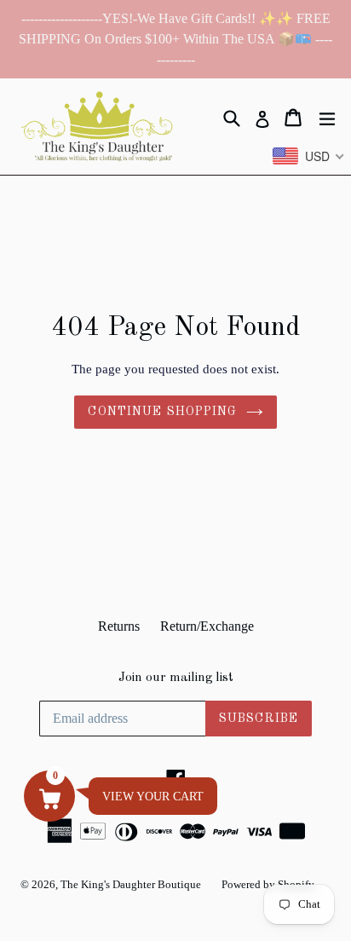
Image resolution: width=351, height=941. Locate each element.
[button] (49, 796)
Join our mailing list (175, 678)
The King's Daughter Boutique (130, 884)
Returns (119, 626)
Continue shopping (162, 412)
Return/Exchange (207, 626)
